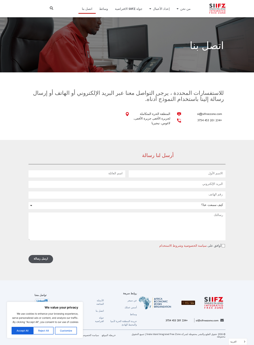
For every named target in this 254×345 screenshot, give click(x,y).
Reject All (43, 330)
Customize (66, 330)
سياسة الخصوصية (195, 246)
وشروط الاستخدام (171, 246)
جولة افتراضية (99, 319)
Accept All (22, 330)
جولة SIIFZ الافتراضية (128, 8)
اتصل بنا (87, 8)
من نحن (185, 8)
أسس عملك (131, 307)
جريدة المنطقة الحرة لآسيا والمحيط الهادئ (123, 322)
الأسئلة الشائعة (100, 302)
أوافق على (190, 246)
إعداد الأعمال (161, 8)
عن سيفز (132, 300)
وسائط (103, 8)
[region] (45, 320)
